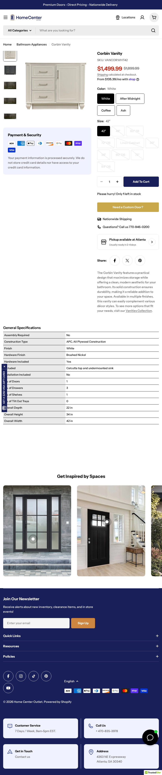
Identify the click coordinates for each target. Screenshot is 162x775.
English (69, 681)
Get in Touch (23, 751)
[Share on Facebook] (115, 260)
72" (139, 156)
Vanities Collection (139, 311)
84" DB (108, 168)
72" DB (108, 144)
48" (120, 132)
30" (154, 144)
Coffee (106, 110)
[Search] (153, 30)
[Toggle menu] (5, 17)
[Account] (142, 17)
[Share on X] (127, 260)
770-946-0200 (139, 227)
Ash (123, 110)
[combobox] (81, 30)
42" (103, 131)
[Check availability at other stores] (151, 242)
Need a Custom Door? (128, 207)
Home (7, 44)
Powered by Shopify (58, 702)
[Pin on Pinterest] (140, 260)
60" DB (122, 156)
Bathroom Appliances (32, 44)
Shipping (102, 74)
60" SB (136, 132)
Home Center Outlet (28, 702)
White (105, 98)
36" (105, 156)
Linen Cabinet (132, 144)
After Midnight (130, 98)
